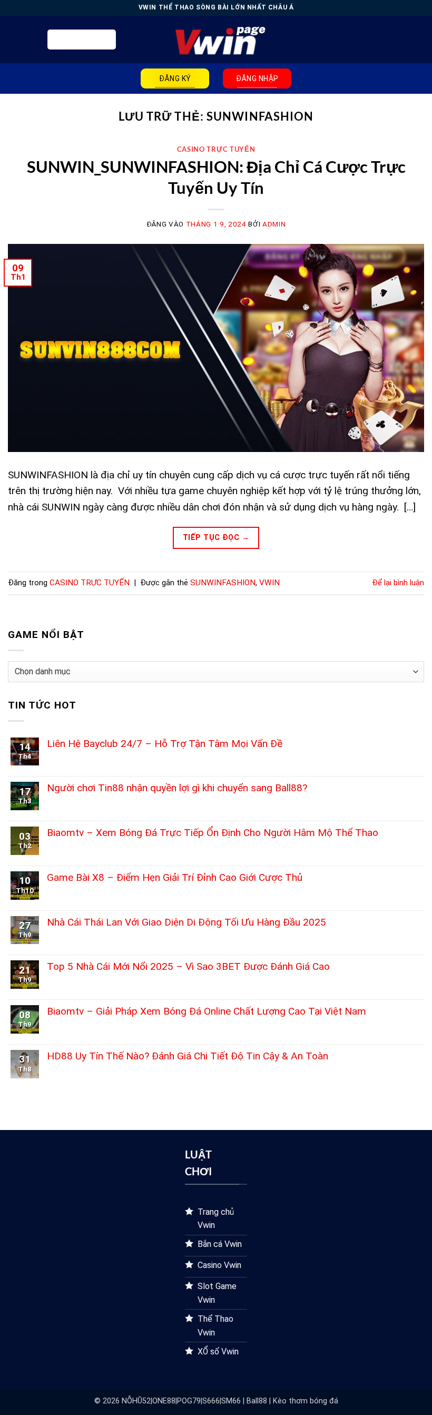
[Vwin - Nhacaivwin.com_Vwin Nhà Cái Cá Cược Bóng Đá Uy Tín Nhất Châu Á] (216, 40)
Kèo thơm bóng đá (305, 1401)
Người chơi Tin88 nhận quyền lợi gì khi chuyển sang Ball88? (177, 788)
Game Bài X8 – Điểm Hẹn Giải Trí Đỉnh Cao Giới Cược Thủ (174, 877)
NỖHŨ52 (136, 1401)
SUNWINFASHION (223, 582)
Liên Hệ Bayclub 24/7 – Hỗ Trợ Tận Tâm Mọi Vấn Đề (164, 744)
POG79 (189, 1401)
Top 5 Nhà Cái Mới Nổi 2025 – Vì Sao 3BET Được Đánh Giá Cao (188, 966)
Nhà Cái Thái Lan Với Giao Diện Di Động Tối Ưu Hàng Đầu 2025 (186, 922)
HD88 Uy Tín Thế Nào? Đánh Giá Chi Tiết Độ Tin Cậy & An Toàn (187, 1056)
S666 (211, 1401)
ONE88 (163, 1401)
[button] (81, 40)
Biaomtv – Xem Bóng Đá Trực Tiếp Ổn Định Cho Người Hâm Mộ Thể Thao (212, 833)
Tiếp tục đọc (216, 537)
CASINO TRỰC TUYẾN (216, 149)
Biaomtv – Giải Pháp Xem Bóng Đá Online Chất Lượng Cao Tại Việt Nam (206, 1011)
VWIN (269, 582)
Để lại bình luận (398, 582)
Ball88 (257, 1401)
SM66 (231, 1401)
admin (274, 224)
